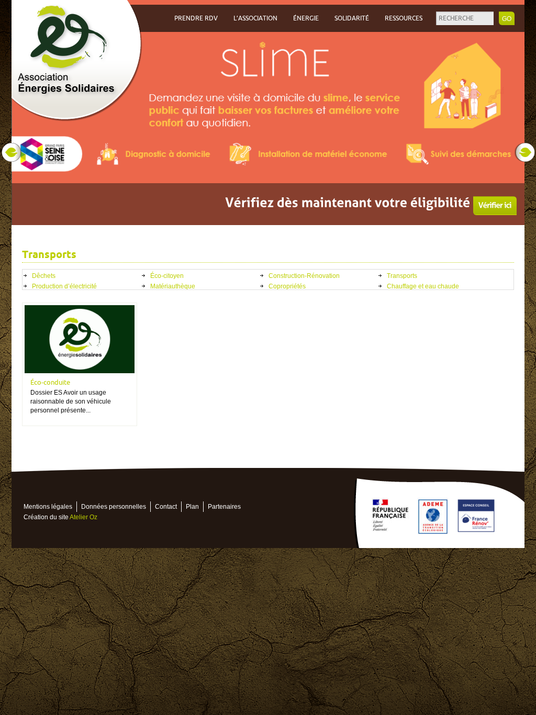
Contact (166, 506)
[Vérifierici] (495, 205)
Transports (402, 276)
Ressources (403, 18)
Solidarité (351, 18)
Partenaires (224, 506)
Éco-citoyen (167, 276)
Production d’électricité (64, 286)
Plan (192, 506)
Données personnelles (113, 506)
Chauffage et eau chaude (423, 286)
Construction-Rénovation (304, 276)
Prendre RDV (196, 18)
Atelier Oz (83, 517)
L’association (255, 18)
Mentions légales (48, 506)
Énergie (306, 18)
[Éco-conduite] (80, 339)
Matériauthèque (172, 286)
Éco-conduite (50, 382)
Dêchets (43, 276)
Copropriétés (287, 286)
